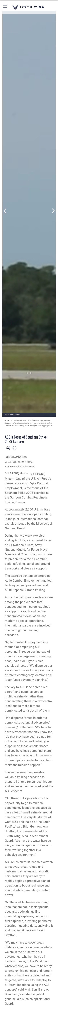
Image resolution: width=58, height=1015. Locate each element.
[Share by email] (14, 448)
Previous (5, 211)
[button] (5, 7)
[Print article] (8, 448)
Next (53, 211)
